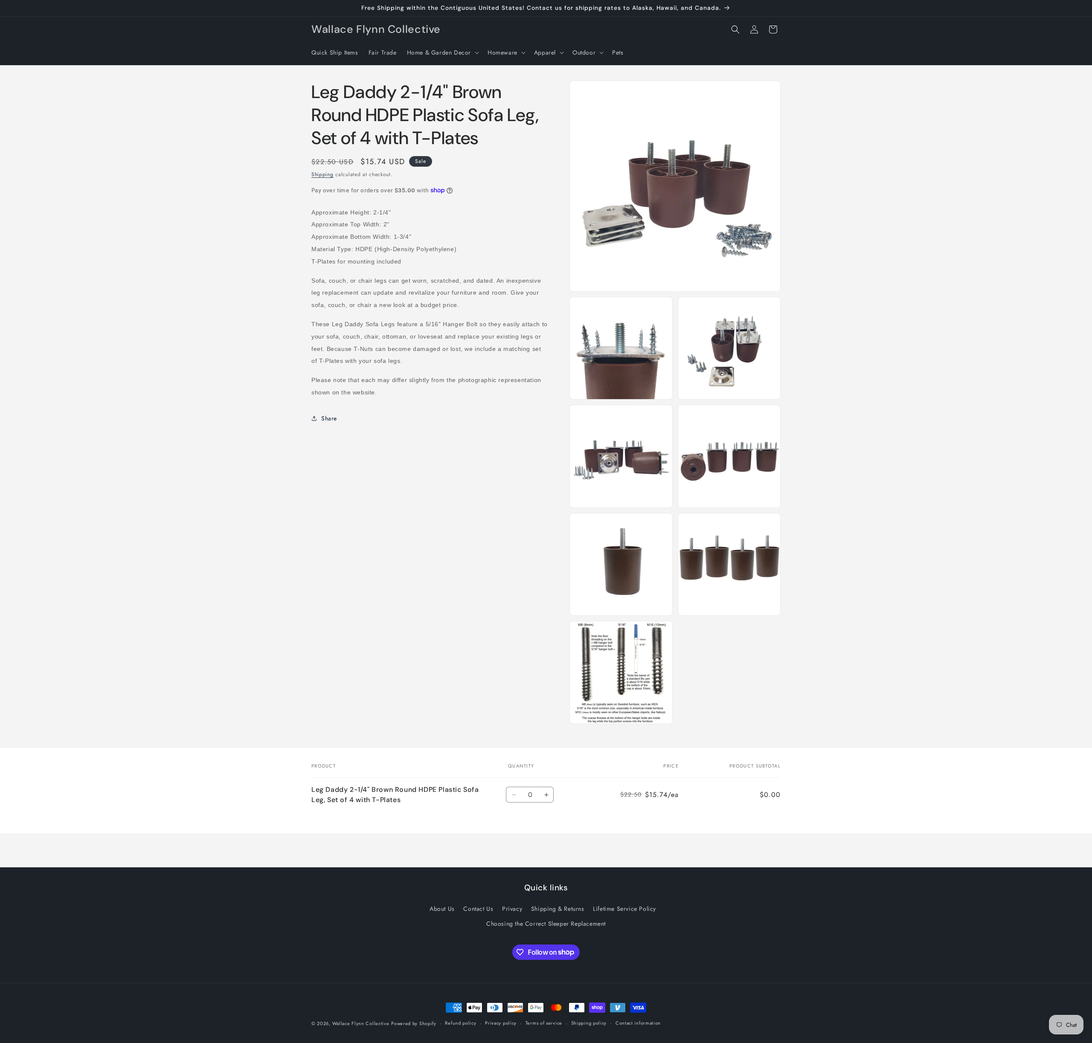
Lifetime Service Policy (624, 908)
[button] (442, 52)
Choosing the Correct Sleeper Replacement (546, 923)
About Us (442, 908)
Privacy (512, 908)
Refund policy (460, 1023)
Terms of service (544, 1023)
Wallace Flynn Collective (360, 1023)
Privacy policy (501, 1023)
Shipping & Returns (557, 908)
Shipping (322, 174)
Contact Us (478, 908)
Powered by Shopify (413, 1023)
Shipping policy (589, 1023)
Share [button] (329, 418)
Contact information (638, 1023)
